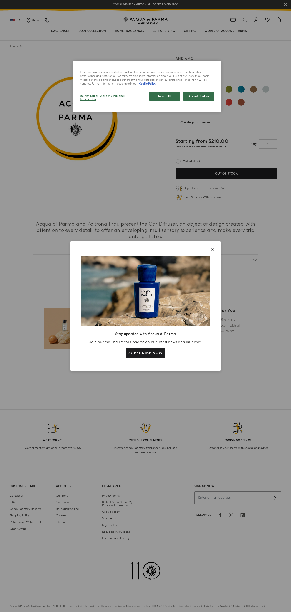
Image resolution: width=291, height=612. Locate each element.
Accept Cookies (198, 96)
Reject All (164, 96)
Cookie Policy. (147, 83)
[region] (147, 86)
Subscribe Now (145, 353)
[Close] (212, 249)
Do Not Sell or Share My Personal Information (102, 97)
